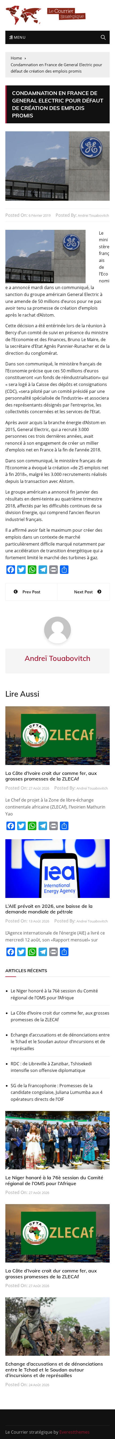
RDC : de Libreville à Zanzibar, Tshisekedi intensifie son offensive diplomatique (51, 1067)
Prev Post (31, 591)
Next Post (83, 591)
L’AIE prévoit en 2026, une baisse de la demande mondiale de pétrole (49, 909)
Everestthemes (74, 1432)
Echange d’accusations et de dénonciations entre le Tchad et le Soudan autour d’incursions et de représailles (60, 1041)
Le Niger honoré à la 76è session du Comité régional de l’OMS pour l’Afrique (54, 994)
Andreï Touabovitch (93, 215)
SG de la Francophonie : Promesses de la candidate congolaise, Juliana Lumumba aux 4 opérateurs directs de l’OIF (56, 1092)
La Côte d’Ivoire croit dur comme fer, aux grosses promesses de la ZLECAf (51, 776)
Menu (19, 37)
